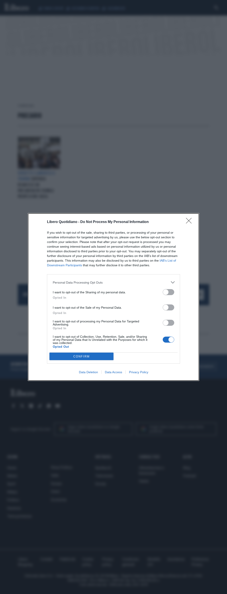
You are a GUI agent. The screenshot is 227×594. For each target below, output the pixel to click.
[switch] (168, 292)
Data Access (113, 372)
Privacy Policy (138, 372)
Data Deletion (88, 372)
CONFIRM (81, 356)
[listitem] (113, 282)
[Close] (190, 222)
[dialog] (113, 297)
